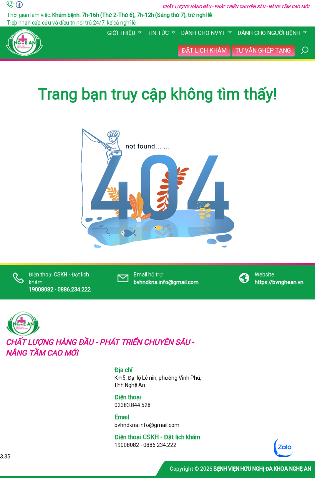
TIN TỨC (158, 33)
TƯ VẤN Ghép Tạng (263, 50)
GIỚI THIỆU (121, 33)
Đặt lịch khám (204, 50)
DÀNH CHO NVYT (203, 33)
